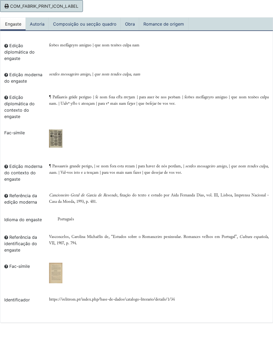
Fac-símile (14, 132)
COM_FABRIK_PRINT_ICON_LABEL (43, 6)
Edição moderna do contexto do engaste (23, 173)
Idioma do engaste (23, 219)
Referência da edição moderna (20, 199)
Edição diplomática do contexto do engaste (19, 107)
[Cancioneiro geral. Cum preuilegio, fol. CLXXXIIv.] (55, 138)
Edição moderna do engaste (23, 78)
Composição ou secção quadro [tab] (85, 24)
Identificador (17, 299)
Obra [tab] (130, 24)
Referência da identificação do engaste (20, 243)
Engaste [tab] (13, 24)
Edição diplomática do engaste (19, 52)
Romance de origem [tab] (163, 24)
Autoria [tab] (37, 24)
